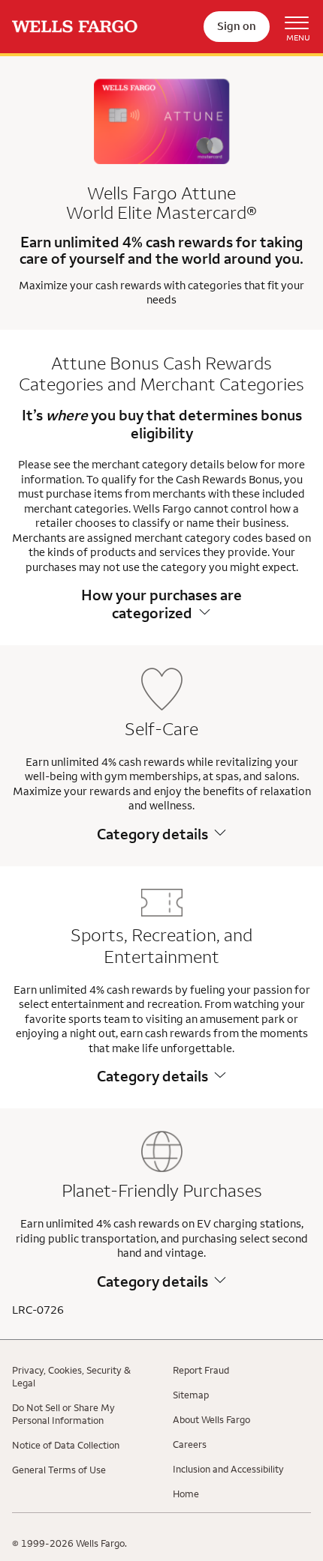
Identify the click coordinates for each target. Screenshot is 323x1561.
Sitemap (191, 1395)
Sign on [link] (236, 26)
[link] (74, 26)
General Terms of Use (59, 1470)
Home (186, 1494)
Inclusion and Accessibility (228, 1469)
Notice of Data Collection (65, 1445)
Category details (152, 833)
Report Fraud (201, 1370)
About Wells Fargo (211, 1419)
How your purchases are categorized (161, 603)
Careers (190, 1444)
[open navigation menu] (290, 27)
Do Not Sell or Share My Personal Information (63, 1413)
